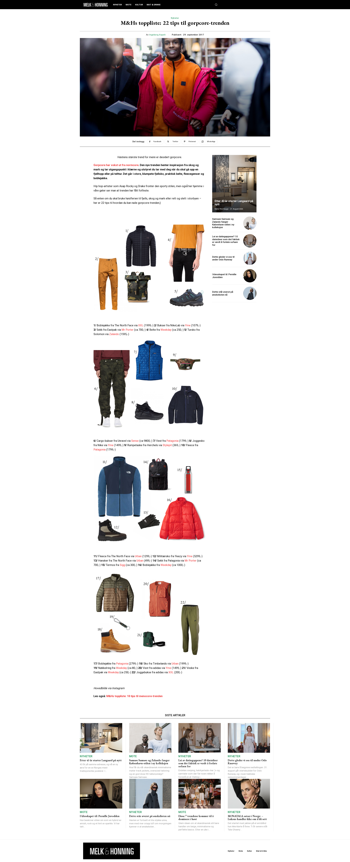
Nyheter (175, 18)
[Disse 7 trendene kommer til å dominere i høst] (199, 794)
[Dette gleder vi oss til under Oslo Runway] (249, 258)
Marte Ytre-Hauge (221, 209)
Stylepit (167, 445)
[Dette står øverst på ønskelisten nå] (249, 293)
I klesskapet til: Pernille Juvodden (99, 816)
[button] (216, 4)
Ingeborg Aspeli (157, 35)
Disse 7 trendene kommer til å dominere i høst (196, 817)
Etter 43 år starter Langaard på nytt (101, 760)
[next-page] (252, 160)
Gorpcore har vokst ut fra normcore (116, 165)
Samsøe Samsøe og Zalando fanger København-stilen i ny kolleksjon (223, 223)
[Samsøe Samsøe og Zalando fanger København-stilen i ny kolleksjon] (249, 223)
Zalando (114, 334)
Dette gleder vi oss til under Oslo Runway (223, 258)
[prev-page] (247, 160)
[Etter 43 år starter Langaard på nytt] (234, 183)
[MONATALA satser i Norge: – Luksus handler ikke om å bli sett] (249, 794)
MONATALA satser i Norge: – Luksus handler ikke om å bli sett (247, 817)
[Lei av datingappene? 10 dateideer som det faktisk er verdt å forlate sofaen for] (249, 240)
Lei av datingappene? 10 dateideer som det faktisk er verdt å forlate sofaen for (226, 240)
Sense (135, 440)
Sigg (122, 565)
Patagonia (172, 440)
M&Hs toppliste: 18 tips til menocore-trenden (134, 696)
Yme (187, 325)
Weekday (166, 329)
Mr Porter (127, 329)
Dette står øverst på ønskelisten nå (222, 293)
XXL (140, 325)
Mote (133, 756)
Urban (138, 556)
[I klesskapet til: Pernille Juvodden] (249, 275)
